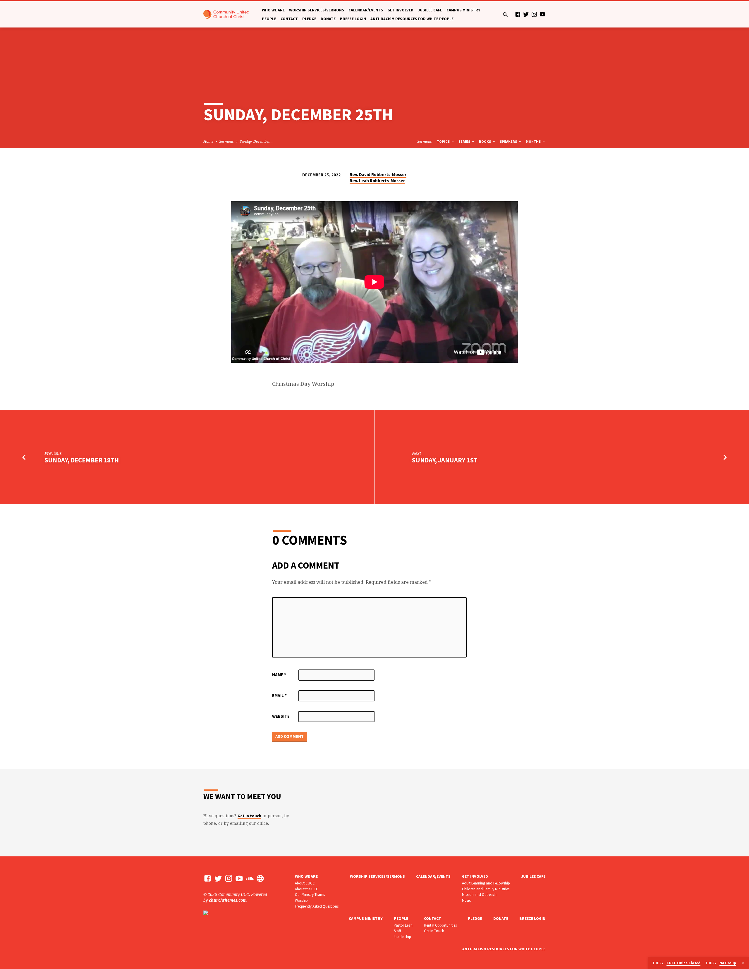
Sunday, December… (256, 141)
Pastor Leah (403, 925)
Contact (289, 18)
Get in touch (249, 815)
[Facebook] (518, 14)
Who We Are (273, 10)
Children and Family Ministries (485, 889)
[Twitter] (526, 14)
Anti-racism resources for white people (411, 18)
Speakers (509, 141)
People (269, 18)
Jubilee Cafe (430, 10)
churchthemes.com (228, 900)
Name (279, 674)
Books (485, 141)
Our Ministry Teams (310, 894)
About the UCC (306, 889)
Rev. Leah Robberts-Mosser (377, 180)
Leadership (402, 936)
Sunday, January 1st (444, 460)
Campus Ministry (463, 10)
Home (208, 141)
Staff (397, 930)
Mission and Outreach (479, 894)
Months (534, 141)
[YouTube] (542, 14)
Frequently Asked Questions (317, 906)
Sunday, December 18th (81, 460)
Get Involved (400, 10)
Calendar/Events (365, 10)
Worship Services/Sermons (316, 10)
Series (464, 141)
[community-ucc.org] (260, 878)
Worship (301, 900)
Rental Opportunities (440, 925)
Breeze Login (353, 18)
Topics (444, 141)
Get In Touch (434, 930)
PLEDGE (309, 18)
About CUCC (305, 883)
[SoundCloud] (249, 878)
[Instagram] (534, 14)
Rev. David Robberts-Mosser (378, 174)
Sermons (226, 141)
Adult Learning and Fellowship (486, 883)
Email (279, 695)
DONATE (328, 18)
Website (281, 716)
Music (466, 900)
